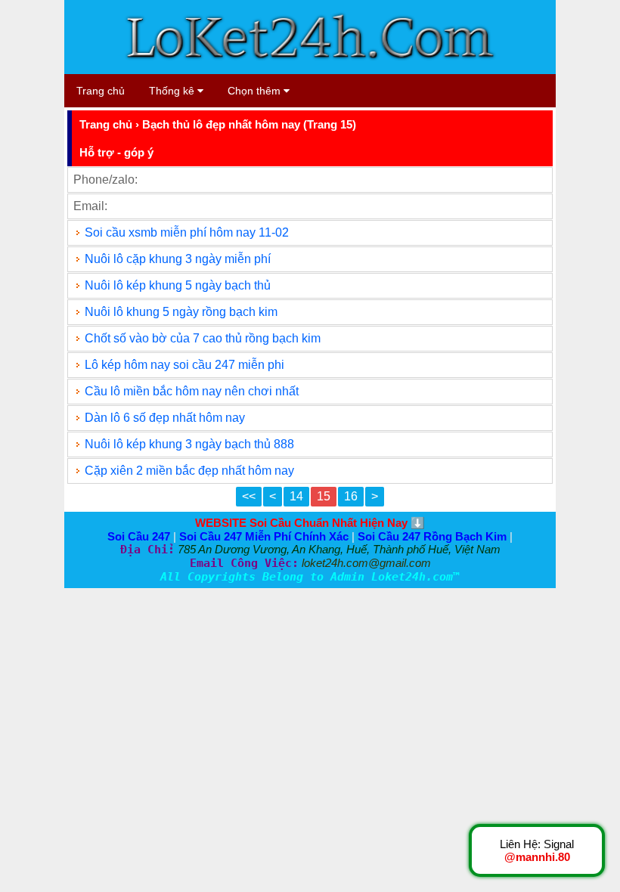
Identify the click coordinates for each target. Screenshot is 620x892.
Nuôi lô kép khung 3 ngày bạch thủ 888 (191, 444)
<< (249, 496)
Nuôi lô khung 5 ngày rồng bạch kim (181, 311)
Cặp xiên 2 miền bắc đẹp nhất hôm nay (189, 470)
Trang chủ (100, 91)
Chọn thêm (256, 91)
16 (351, 496)
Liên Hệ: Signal (537, 850)
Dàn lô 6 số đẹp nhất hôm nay (165, 417)
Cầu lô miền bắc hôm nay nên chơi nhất (192, 391)
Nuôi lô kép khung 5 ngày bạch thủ (178, 285)
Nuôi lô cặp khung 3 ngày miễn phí (178, 258)
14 (296, 496)
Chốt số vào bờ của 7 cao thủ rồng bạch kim (203, 338)
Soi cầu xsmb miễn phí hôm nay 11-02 (187, 232)
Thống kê (173, 91)
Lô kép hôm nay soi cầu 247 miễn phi (184, 364)
